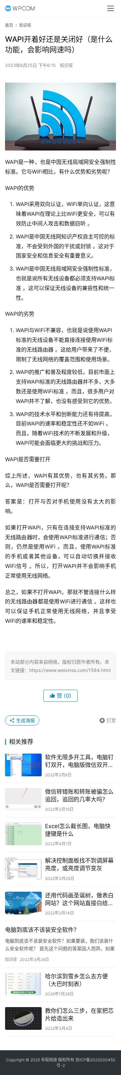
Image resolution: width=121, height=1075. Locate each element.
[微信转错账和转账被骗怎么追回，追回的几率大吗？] (23, 799)
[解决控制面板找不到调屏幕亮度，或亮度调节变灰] (23, 868)
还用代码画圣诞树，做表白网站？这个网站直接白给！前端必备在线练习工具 (79, 899)
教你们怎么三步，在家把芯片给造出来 (79, 1014)
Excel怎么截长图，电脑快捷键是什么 (78, 830)
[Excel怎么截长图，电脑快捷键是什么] (23, 833)
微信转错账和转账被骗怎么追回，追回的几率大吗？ (79, 795)
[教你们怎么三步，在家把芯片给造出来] (23, 1018)
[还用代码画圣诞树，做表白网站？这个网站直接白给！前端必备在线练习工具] (23, 903)
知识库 (66, 65)
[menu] (111, 8)
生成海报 (25, 720)
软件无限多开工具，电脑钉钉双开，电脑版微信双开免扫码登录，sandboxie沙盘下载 (79, 761)
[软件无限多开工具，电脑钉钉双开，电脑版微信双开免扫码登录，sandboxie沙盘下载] (23, 765)
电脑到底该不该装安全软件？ (42, 929)
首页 (9, 25)
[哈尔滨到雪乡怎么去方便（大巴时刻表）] (23, 984)
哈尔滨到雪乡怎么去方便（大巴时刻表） (76, 980)
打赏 (107, 719)
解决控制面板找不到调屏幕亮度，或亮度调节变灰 (79, 864)
